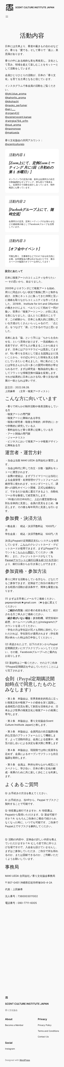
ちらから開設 (25, 552)
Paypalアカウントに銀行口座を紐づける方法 (30, 560)
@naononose (13, 128)
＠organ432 (12, 113)
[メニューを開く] (7, 16)
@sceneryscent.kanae (18, 117)
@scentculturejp (14, 144)
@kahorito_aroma (15, 97)
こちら (24, 544)
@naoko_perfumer (16, 105)
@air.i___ (10, 109)
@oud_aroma (13, 124)
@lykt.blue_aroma (15, 93)
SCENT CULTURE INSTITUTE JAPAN (34, 7)
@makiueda (12, 132)
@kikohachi (12, 101)
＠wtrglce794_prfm (16, 120)
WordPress (24, 1060)
